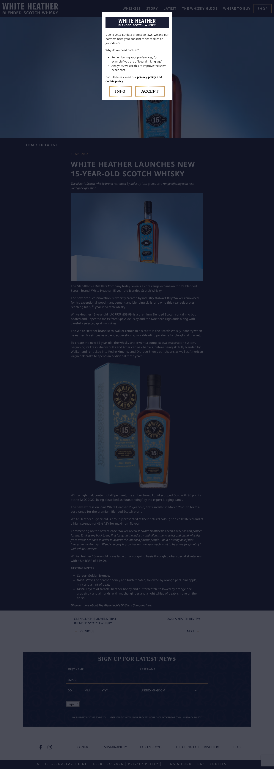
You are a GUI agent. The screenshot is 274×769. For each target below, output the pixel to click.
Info (120, 92)
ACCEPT (150, 92)
